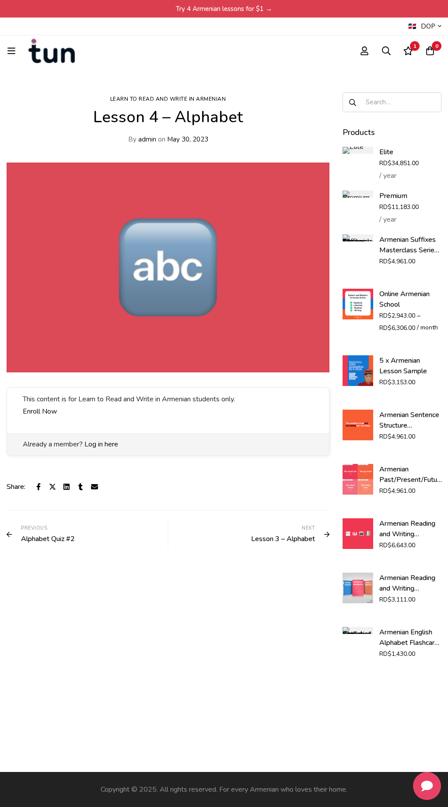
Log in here (101, 444)
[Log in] (364, 51)
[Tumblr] (81, 487)
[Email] (95, 487)
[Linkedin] (67, 487)
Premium (393, 196)
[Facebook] (39, 487)
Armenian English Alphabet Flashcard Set (408, 642)
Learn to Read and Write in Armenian (168, 99)
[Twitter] (53, 487)
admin (142, 139)
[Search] (386, 51)
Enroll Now (40, 411)
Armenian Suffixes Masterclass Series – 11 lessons (408, 250)
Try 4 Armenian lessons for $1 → (224, 8)
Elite (386, 152)
